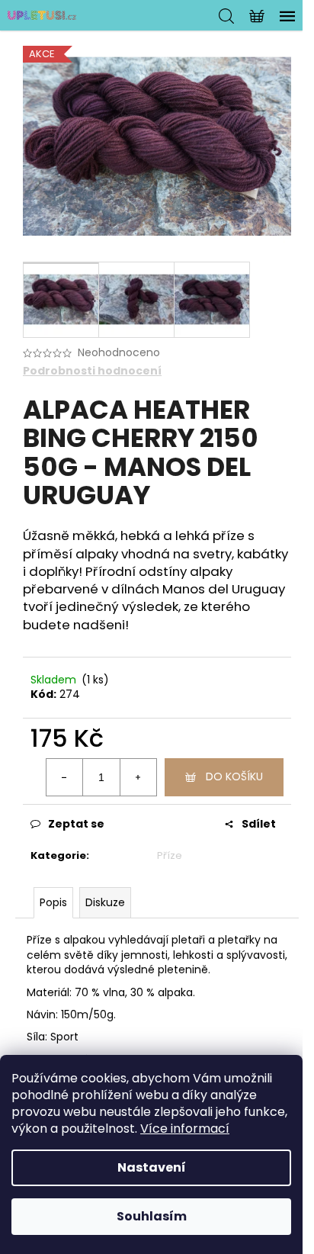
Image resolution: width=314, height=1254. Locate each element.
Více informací (184, 1128)
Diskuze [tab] (105, 902)
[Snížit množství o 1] (64, 777)
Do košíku (234, 776)
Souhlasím (152, 1216)
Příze (169, 855)
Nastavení (151, 1167)
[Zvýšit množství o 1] (138, 777)
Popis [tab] (53, 902)
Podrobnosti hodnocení (92, 371)
